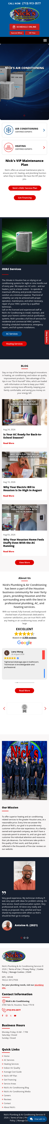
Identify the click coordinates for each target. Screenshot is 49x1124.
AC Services (12, 333)
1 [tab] (22, 938)
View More (24, 562)
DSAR (28, 972)
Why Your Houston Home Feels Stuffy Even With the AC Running (23, 543)
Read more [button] (9, 676)
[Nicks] (13, 957)
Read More (8, 443)
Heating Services (14, 343)
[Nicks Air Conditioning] (24, 14)
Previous (4, 708)
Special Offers (16, 33)
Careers (7, 1095)
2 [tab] (25, 938)
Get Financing (25, 197)
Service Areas (10, 1083)
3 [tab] (28, 938)
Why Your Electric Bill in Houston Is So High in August (22, 488)
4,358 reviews (29, 637)
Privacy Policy (29, 969)
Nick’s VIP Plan (10, 1075)
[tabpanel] (24, 82)
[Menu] (45, 40)
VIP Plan (32, 33)
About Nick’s (9, 1107)
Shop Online (47, 337)
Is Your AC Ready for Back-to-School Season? (22, 436)
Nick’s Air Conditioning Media (17, 1091)
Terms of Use (15, 969)
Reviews (7, 1099)
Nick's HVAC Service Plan (25, 188)
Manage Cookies (16, 972)
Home (6, 1056)
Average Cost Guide (13, 1071)
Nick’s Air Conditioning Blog (16, 1087)
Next (45, 708)
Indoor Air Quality (12, 1068)
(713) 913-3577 (31, 3)
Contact (7, 1103)
